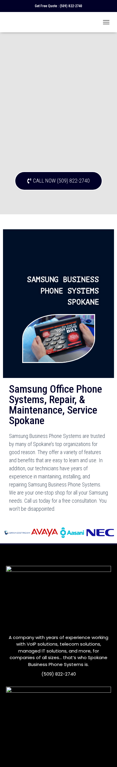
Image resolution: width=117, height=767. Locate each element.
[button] (58, 180)
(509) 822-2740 (71, 6)
